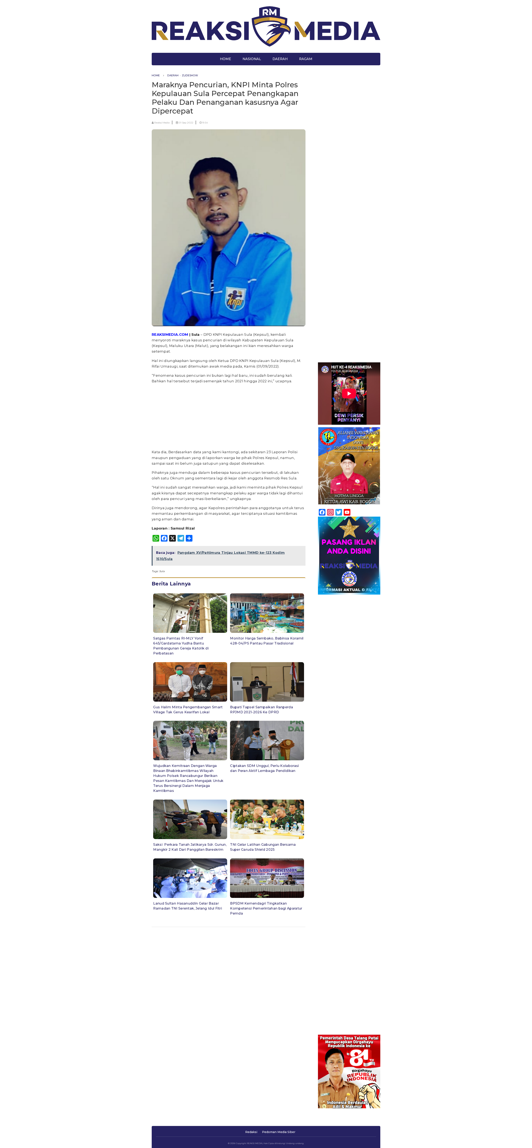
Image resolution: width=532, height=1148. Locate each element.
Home (225, 59)
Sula (162, 571)
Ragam (305, 59)
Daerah (280, 59)
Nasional (252, 59)
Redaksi (251, 1132)
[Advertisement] (228, 417)
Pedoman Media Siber (278, 1132)
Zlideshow (190, 75)
